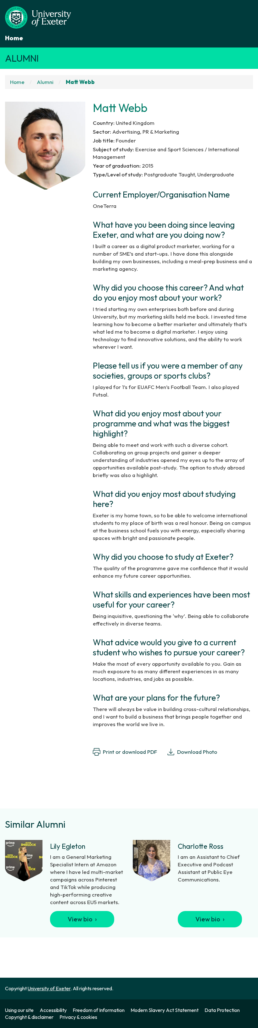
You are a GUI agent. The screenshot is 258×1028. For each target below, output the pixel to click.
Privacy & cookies (78, 1017)
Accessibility (53, 1010)
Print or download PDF (130, 751)
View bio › (82, 919)
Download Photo (197, 751)
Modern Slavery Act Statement (165, 1010)
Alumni (22, 58)
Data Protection (222, 1010)
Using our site (19, 1010)
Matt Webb (81, 82)
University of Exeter (49, 988)
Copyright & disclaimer (29, 1017)
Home (14, 38)
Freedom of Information (99, 1010)
